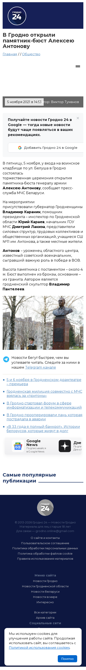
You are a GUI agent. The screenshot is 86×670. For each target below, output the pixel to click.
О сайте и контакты (45, 538)
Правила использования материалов (45, 558)
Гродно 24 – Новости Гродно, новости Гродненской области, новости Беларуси (17, 16)
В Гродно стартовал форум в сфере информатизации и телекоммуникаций (44, 405)
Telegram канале (40, 367)
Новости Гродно (45, 581)
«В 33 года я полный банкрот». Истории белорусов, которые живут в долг (43, 429)
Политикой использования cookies (39, 647)
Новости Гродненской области (45, 586)
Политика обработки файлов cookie (45, 553)
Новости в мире (45, 597)
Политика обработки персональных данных (45, 548)
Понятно (67, 658)
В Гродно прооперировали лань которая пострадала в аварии (44, 417)
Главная (10, 54)
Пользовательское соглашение (45, 543)
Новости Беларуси (45, 591)
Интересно (45, 602)
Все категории (45, 612)
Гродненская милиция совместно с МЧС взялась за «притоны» (44, 393)
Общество (31, 54)
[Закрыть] (78, 118)
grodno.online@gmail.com (55, 531)
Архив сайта (45, 617)
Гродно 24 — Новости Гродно (45, 507)
